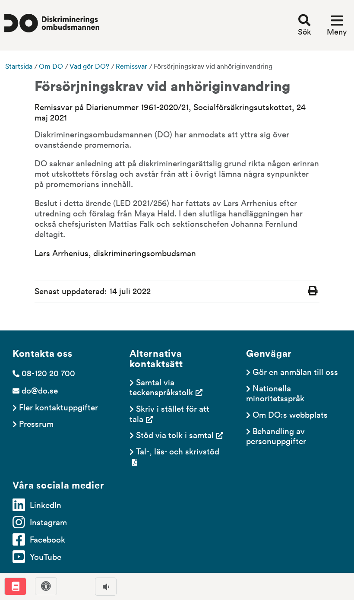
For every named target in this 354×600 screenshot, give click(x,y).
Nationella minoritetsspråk (275, 392)
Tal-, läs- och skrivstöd (177, 451)
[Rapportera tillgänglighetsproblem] (46, 586)
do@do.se (40, 390)
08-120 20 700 (48, 372)
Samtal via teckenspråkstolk (161, 386)
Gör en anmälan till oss (295, 371)
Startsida (18, 66)
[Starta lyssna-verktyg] (106, 587)
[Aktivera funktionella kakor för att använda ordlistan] (15, 586)
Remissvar (131, 66)
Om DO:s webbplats (290, 414)
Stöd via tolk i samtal (175, 434)
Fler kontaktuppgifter (58, 407)
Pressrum (36, 423)
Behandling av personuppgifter (276, 435)
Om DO (51, 66)
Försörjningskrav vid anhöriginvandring (213, 66)
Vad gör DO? (89, 66)
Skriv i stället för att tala (171, 413)
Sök (304, 31)
